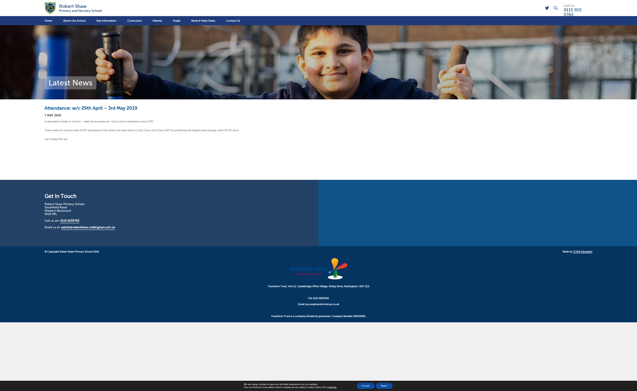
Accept (365, 386)
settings (332, 387)
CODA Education (582, 251)
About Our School (74, 20)
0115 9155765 (69, 220)
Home (48, 20)
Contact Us (233, 20)
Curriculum (134, 20)
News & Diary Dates (203, 20)
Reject (384, 386)
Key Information (106, 20)
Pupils (176, 20)
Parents (157, 20)
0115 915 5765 (573, 12)
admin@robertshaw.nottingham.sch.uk (88, 227)
